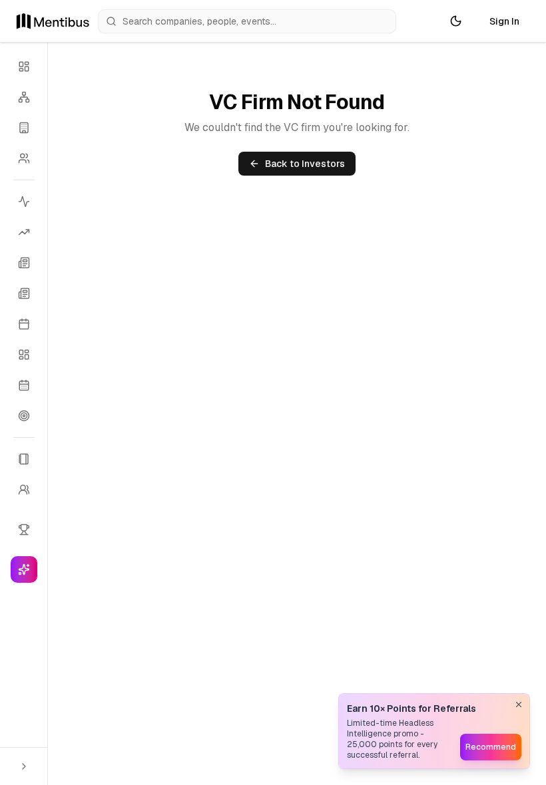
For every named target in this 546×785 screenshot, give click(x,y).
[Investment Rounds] (24, 232)
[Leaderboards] (24, 529)
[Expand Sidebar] (24, 766)
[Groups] (24, 489)
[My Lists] (24, 459)
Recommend (490, 747)
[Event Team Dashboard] (24, 354)
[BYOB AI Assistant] (24, 569)
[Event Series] (24, 385)
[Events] (24, 324)
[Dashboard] (24, 66)
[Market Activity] (24, 201)
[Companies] (24, 127)
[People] (24, 158)
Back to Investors (305, 164)
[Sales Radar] (24, 415)
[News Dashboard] (24, 293)
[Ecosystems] (24, 97)
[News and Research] (24, 262)
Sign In (504, 21)
